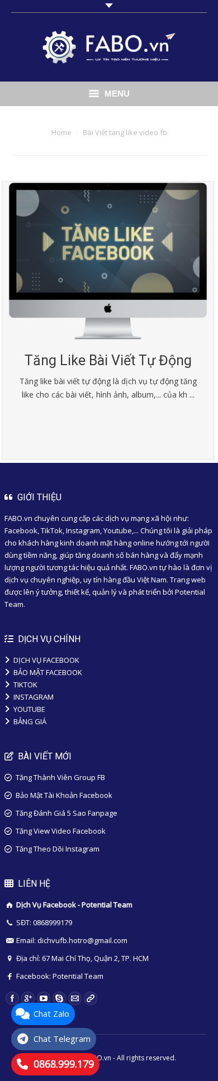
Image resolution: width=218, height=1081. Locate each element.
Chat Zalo (51, 1013)
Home (61, 132)
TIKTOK (25, 685)
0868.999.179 (64, 1063)
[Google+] (28, 998)
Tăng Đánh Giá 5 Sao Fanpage (66, 813)
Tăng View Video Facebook (61, 831)
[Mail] (75, 998)
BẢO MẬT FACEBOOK (47, 672)
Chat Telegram (62, 1038)
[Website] (90, 998)
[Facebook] (12, 998)
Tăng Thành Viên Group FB (60, 777)
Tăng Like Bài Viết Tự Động (108, 360)
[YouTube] (43, 998)
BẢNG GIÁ (29, 721)
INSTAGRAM (33, 697)
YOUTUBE (29, 709)
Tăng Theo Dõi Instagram (57, 849)
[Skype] (59, 998)
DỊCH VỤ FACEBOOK (46, 660)
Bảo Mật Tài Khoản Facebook (64, 795)
